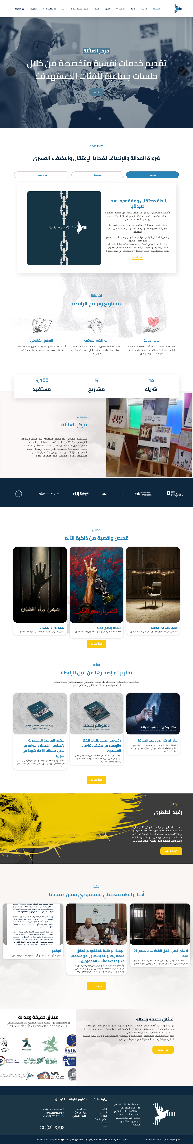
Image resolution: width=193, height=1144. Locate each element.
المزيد (96, 92)
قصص (96, 9)
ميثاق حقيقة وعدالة (79, 9)
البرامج (122, 9)
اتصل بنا (33, 9)
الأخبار (133, 9)
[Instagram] (49, 1127)
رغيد (63, 9)
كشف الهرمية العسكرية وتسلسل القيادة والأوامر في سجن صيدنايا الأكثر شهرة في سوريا (43, 748)
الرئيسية (156, 9)
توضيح (56, 951)
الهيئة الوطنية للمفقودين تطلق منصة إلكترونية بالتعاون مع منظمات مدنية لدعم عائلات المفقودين (97, 956)
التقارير (107, 9)
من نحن (144, 9)
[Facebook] (62, 1127)
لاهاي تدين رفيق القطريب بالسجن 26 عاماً (161, 953)
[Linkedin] (43, 1127)
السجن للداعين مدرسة (164, 627)
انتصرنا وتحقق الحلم (108, 627)
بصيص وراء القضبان (52, 627)
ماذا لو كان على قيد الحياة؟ (158, 740)
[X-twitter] (56, 1127)
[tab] (152, 174)
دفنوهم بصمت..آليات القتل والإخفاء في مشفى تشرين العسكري (101, 745)
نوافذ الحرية (51, 9)
